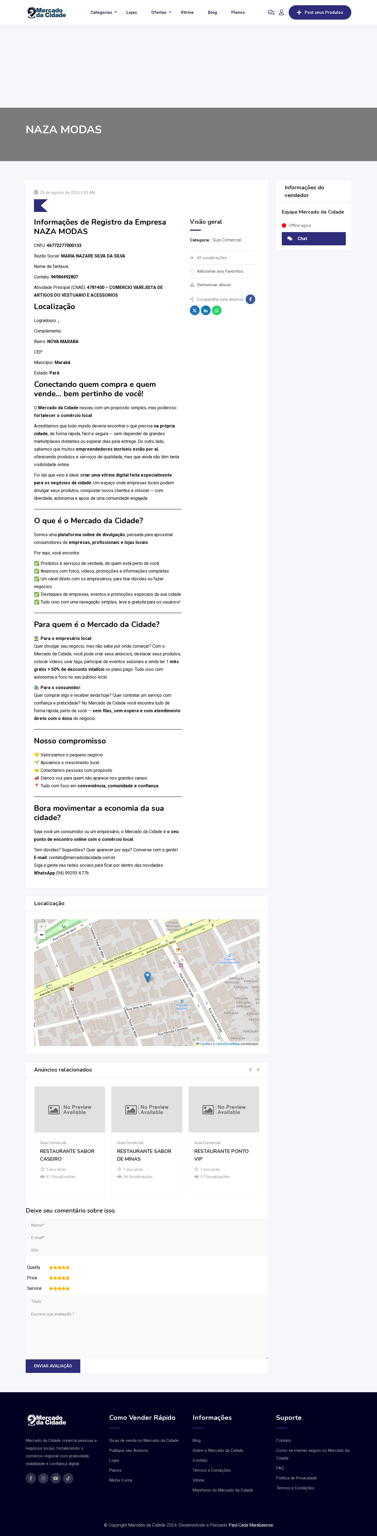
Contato (200, 1460)
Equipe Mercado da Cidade (313, 212)
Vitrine (187, 12)
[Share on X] (195, 310)
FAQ (280, 1468)
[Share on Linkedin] (206, 310)
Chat (301, 238)
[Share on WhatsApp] (217, 310)
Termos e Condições (212, 1470)
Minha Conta (120, 1480)
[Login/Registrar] (281, 12)
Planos (238, 12)
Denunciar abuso (214, 284)
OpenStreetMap (228, 1043)
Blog (212, 12)
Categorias (101, 12)
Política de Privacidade (296, 1478)
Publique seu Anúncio (128, 1450)
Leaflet (204, 1043)
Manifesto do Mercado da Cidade (223, 1490)
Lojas (131, 12)
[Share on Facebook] (250, 299)
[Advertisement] (188, 66)
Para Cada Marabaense (251, 1525)
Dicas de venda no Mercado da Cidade (144, 1440)
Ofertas (158, 12)
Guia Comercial (227, 240)
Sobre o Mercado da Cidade (218, 1450)
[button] (147, 977)
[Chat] (271, 12)
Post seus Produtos (324, 12)
